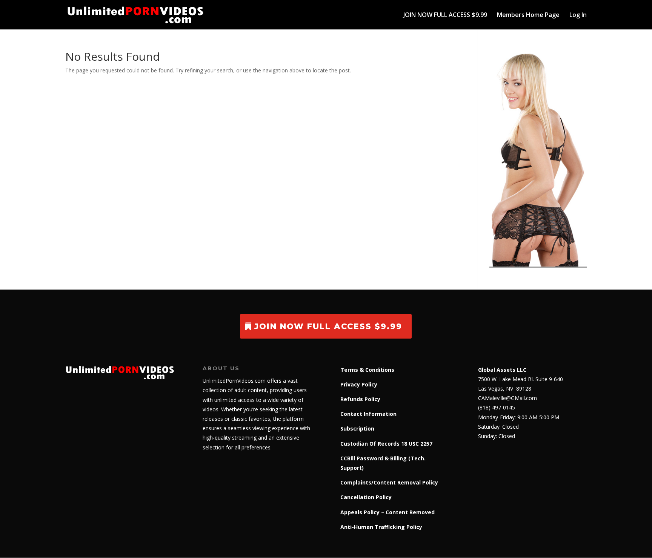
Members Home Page (528, 15)
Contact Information (368, 413)
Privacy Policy (358, 384)
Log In (578, 15)
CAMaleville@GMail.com (507, 398)
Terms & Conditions (367, 369)
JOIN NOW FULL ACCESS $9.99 (445, 15)
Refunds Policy (360, 399)
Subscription (357, 428)
